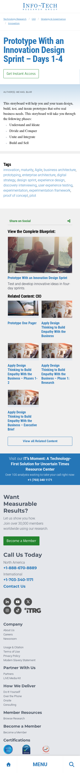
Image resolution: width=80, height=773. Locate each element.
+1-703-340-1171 (18, 579)
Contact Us (14, 586)
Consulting (9, 704)
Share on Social (20, 221)
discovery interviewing (20, 185)
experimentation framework (49, 190)
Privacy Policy (11, 655)
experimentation (15, 190)
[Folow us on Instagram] (7, 610)
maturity (27, 170)
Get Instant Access (21, 73)
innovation (11, 170)
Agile (38, 170)
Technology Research (14, 19)
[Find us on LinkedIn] (7, 602)
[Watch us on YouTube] (18, 602)
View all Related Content (40, 441)
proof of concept (15, 196)
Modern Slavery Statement (19, 660)
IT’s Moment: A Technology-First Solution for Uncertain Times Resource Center (41, 463)
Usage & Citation (13, 647)
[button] (40, 764)
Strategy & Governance (53, 19)
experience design (51, 180)
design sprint (26, 180)
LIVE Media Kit (12, 678)
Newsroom (10, 638)
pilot (32, 196)
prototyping (12, 175)
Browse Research (14, 718)
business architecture (60, 170)
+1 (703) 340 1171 (40, 480)
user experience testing (55, 185)
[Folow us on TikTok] (18, 610)
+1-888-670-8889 (20, 568)
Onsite (7, 700)
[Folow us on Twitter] (28, 602)
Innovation (14, 23)
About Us (9, 630)
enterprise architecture (38, 175)
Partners (8, 673)
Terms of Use (11, 651)
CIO (34, 19)
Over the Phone (12, 696)
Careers (8, 634)
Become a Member (21, 541)
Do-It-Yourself (11, 691)
